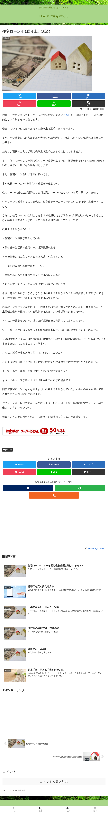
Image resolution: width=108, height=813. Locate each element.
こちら (67, 115)
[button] (99, 456)
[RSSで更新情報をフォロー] (54, 495)
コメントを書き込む (54, 781)
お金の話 (8, 450)
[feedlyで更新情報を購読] (80, 488)
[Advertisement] (54, 523)
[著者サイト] (28, 488)
